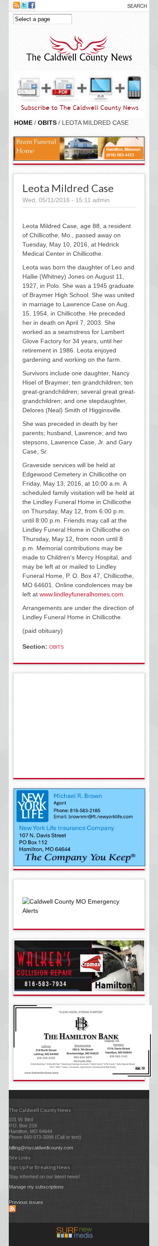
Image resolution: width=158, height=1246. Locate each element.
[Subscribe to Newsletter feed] (12, 1210)
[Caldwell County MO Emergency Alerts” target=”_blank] (79, 910)
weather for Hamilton (79, 769)
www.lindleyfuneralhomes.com (81, 594)
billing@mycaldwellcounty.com (41, 1147)
